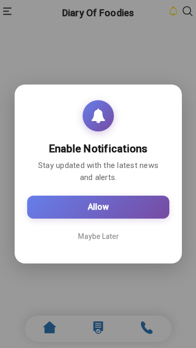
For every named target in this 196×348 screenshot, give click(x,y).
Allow (98, 207)
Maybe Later (98, 236)
